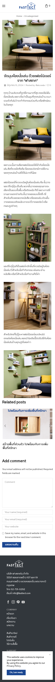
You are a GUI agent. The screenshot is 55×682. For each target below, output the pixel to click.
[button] (5, 426)
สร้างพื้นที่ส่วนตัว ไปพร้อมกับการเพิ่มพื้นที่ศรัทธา (25, 446)
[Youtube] (23, 602)
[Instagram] (13, 602)
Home (19, 16)
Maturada (40, 85)
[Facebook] (8, 602)
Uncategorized (31, 16)
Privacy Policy (14, 666)
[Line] (18, 602)
